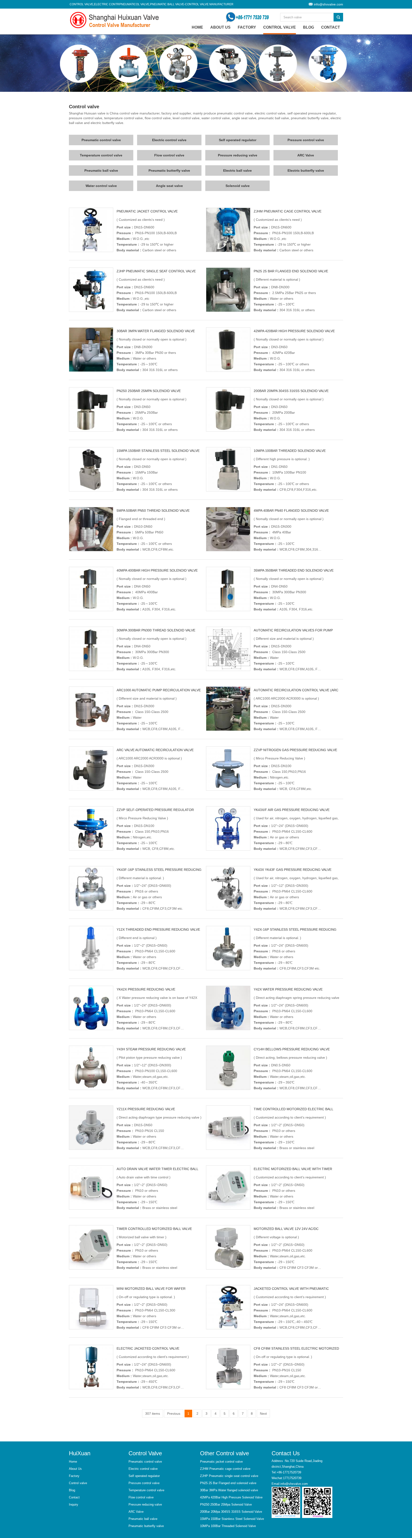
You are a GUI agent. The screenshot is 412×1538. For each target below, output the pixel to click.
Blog (308, 27)
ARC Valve (305, 155)
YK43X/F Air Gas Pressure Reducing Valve (292, 810)
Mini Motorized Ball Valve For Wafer (151, 1288)
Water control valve (101, 186)
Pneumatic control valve (101, 140)
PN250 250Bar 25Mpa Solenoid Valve (149, 391)
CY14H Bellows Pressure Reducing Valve (292, 1049)
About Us (220, 27)
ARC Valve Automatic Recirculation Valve (155, 750)
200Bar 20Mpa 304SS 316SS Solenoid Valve (291, 391)
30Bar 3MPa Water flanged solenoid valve (156, 331)
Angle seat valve (169, 186)
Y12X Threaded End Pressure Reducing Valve (158, 929)
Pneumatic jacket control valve (147, 211)
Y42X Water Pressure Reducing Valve (288, 989)
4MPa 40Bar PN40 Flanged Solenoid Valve (291, 510)
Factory (247, 27)
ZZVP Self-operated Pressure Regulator (155, 810)
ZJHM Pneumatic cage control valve (287, 211)
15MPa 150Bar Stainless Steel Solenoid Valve (158, 451)
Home (73, 1461)
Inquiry (73, 1504)
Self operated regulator (237, 140)
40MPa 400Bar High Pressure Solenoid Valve (157, 570)
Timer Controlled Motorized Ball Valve (154, 1229)
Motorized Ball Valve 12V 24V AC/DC (286, 1229)
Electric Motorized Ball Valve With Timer (293, 1169)
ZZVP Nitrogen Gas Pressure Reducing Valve (295, 750)
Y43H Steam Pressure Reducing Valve (151, 1049)
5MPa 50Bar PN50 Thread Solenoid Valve (153, 510)
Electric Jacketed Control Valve (148, 1348)
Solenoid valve (238, 186)
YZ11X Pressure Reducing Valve (146, 1109)
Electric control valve (169, 140)
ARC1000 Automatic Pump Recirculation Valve (159, 690)
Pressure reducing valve (237, 155)
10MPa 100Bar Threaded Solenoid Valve (290, 451)
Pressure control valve (306, 140)
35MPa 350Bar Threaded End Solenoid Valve (294, 570)
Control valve (279, 27)
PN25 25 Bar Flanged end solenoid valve (291, 271)
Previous (173, 1413)
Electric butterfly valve (306, 170)
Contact (330, 27)
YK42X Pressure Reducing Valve (146, 989)
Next (263, 1413)
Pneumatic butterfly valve (169, 170)
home (197, 27)
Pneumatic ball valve (101, 170)
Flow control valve (169, 155)
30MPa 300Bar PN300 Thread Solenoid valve (156, 630)
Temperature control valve (101, 155)
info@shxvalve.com (328, 4)
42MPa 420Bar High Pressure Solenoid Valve (294, 331)
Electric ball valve (237, 170)
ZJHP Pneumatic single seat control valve (156, 271)
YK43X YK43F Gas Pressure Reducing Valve (292, 870)
